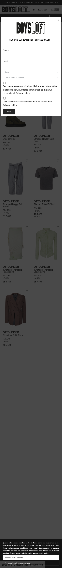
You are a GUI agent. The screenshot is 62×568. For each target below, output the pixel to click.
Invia (9, 111)
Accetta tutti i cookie (13, 557)
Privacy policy (23, 93)
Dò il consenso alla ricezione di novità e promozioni (27, 104)
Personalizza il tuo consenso (17, 563)
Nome (6, 50)
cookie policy (43, 553)
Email (5, 61)
